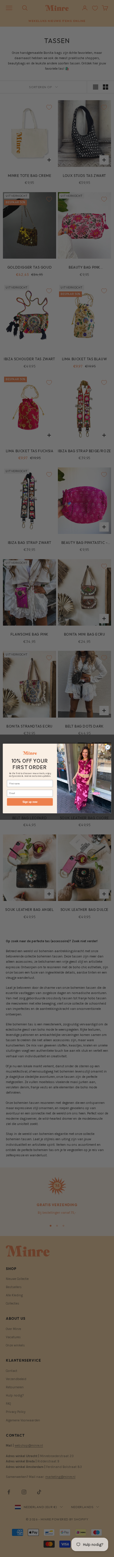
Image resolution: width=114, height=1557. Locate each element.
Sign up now (30, 801)
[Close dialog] (107, 747)
